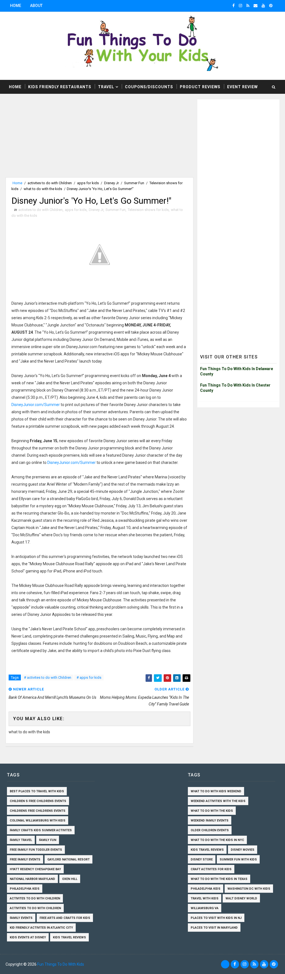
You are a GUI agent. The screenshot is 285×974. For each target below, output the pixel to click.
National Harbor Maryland (32, 879)
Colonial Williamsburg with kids (37, 820)
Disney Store (202, 859)
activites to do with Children (50, 183)
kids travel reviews (69, 937)
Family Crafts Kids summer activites (41, 830)
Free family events (25, 859)
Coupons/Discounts (149, 87)
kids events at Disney (28, 937)
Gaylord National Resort (68, 859)
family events (21, 918)
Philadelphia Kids (25, 889)
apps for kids (88, 183)
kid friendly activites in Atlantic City (41, 927)
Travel (106, 87)
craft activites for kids (211, 869)
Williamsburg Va (204, 908)
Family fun (47, 840)
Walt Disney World (241, 898)
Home (15, 5)
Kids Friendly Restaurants (59, 87)
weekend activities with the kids (218, 801)
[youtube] (263, 5)
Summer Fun (134, 183)
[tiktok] (225, 964)
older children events (210, 830)
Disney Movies (242, 850)
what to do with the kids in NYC (217, 840)
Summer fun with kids (238, 859)
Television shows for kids (148, 210)
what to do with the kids (43, 189)
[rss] (248, 5)
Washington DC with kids (248, 889)
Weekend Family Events (210, 820)
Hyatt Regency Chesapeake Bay (35, 869)
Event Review (242, 87)
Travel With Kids (204, 898)
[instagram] (240, 5)
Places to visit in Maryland (214, 927)
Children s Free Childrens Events (38, 801)
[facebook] (233, 5)
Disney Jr (111, 183)
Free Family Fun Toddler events (36, 850)
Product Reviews (200, 87)
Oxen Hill (69, 879)
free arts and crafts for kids (65, 918)
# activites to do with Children (47, 677)
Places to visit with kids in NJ (216, 918)
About (36, 5)
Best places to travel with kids (37, 791)
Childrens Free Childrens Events (37, 811)
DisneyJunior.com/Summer (36, 404)
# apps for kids (89, 677)
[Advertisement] (99, 138)
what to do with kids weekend (216, 791)
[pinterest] (271, 5)
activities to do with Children (35, 908)
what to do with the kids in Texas (219, 879)
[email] (255, 5)
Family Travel (21, 840)
